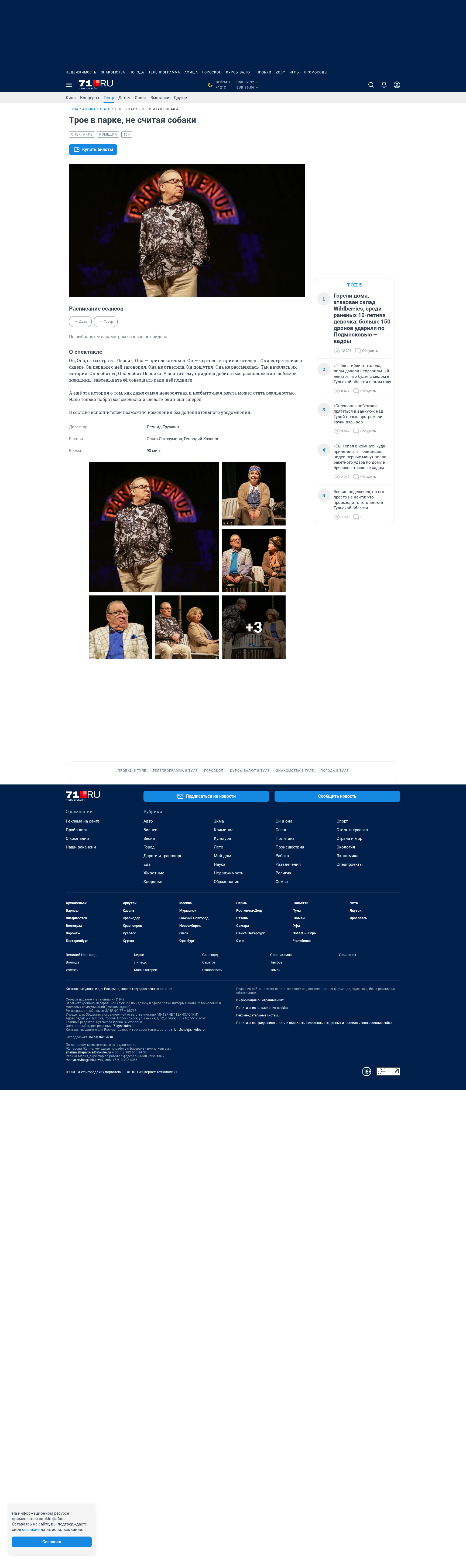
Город (149, 847)
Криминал (224, 829)
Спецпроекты (350, 864)
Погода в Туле (334, 771)
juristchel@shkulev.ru (189, 1030)
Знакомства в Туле (295, 771)
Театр (109, 97)
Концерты (89, 97)
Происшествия (290, 847)
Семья (282, 881)
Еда (146, 864)
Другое (180, 97)
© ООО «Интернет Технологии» (152, 1072)
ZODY (280, 72)
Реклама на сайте (83, 821)
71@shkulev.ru (124, 1026)
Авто (148, 821)
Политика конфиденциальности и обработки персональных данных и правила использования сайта (314, 1023)
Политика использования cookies (262, 1008)
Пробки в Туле (132, 771)
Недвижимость (81, 72)
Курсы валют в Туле (250, 771)
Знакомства (113, 72)
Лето (218, 847)
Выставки (159, 97)
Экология (346, 847)
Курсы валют (239, 72)
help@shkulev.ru (101, 1037)
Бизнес (150, 829)
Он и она (284, 821)
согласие (31, 1529)
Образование (226, 881)
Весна (149, 838)
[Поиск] (371, 84)
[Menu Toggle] (69, 84)
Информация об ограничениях (260, 1000)
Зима (219, 821)
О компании (77, 838)
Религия (283, 873)
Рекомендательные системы (258, 1015)
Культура (222, 838)
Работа (282, 855)
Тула (73, 109)
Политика (285, 838)
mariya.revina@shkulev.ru (84, 1060)
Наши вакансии (81, 847)
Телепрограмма (164, 72)
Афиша (191, 72)
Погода (136, 72)
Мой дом (222, 855)
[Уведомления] (384, 84)
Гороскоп (212, 72)
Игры (294, 72)
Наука (219, 864)
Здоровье (152, 881)
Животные (153, 873)
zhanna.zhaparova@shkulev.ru (88, 1052)
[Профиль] (396, 84)
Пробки (264, 72)
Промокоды (315, 72)
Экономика (347, 855)
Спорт (140, 97)
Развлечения (288, 864)
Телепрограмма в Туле (175, 771)
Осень (281, 829)
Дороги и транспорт (162, 855)
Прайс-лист (77, 829)
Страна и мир (349, 838)
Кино (71, 97)
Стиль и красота (352, 829)
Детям (124, 97)
